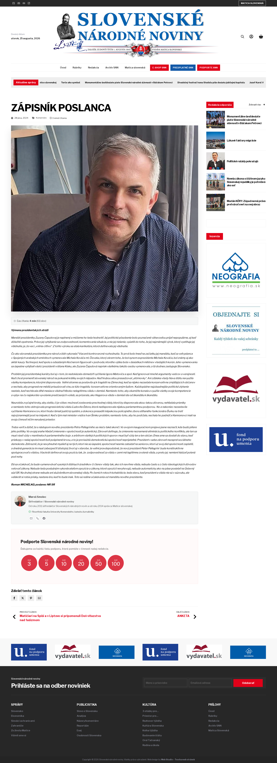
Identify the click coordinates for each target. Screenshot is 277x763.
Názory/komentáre (88, 720)
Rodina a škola (151, 745)
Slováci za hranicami (23, 720)
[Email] (31, 518)
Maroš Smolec (37, 496)
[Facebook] (43, 518)
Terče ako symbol (55, 82)
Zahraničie (17, 725)
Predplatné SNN (183, 67)
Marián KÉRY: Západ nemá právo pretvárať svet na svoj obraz (246, 203)
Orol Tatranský (151, 740)
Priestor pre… (150, 715)
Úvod (63, 67)
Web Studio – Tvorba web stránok (178, 759)
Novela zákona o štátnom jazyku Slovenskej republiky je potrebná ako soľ (246, 182)
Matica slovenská (135, 67)
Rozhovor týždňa (152, 720)
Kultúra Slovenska (153, 725)
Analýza (81, 715)
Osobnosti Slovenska (89, 735)
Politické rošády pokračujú (242, 161)
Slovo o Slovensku (87, 711)
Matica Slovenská (252, 3)
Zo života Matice (20, 730)
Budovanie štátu (152, 735)
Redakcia (93, 67)
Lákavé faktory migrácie (241, 140)
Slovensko (17, 711)
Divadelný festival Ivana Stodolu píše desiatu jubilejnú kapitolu (196, 82)
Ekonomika (17, 715)
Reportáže (83, 725)
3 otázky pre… (151, 711)
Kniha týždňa (150, 730)
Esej (79, 730)
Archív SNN (111, 67)
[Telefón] (37, 518)
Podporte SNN (209, 67)
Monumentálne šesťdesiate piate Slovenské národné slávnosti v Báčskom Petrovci (114, 82)
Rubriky (77, 67)
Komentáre (41, 118)
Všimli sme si (18, 735)
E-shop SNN (159, 67)
